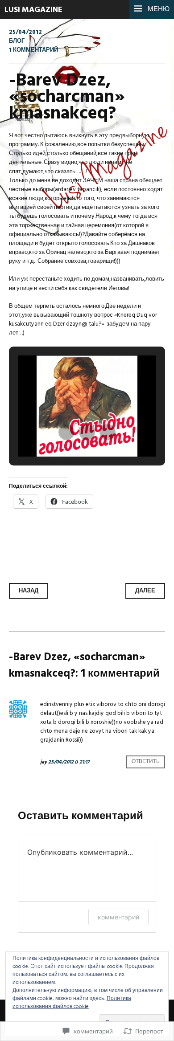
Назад (28, 591)
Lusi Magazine (33, 10)
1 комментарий (33, 50)
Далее (145, 591)
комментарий (118, 917)
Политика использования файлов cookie (71, 1002)
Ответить (146, 762)
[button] (66, 432)
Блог (17, 41)
